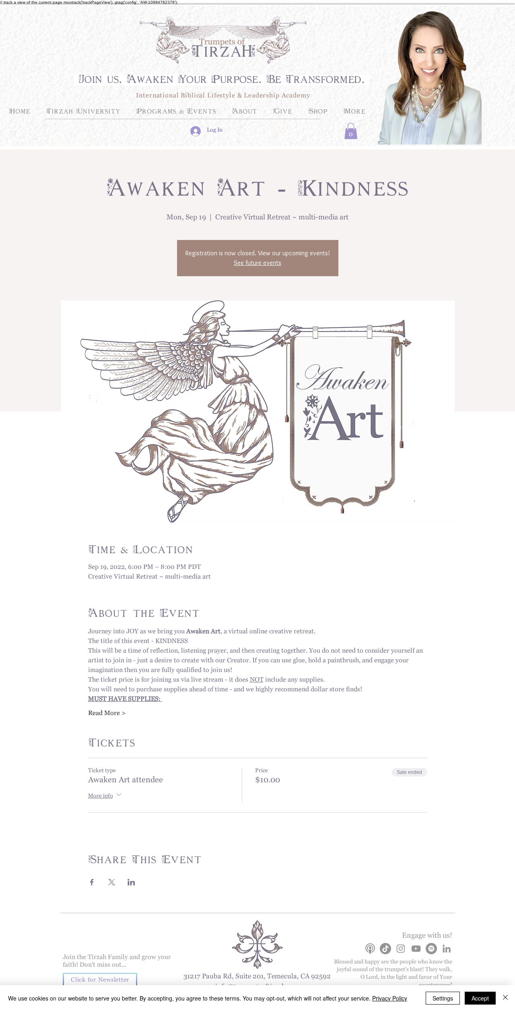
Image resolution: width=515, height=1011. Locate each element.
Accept (480, 998)
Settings (443, 998)
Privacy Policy (389, 998)
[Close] (505, 998)
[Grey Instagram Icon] (400, 948)
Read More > (107, 714)
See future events (257, 263)
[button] (351, 131)
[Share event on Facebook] (92, 882)
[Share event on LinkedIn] (131, 882)
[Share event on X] (111, 882)
